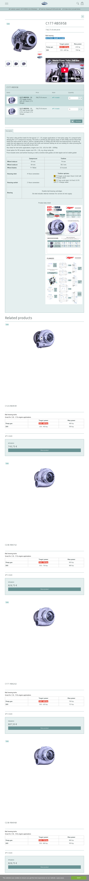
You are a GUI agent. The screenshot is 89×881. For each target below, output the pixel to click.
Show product (44, 450)
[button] (82, 16)
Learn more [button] (60, 878)
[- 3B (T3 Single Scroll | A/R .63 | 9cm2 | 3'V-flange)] (12, 100)
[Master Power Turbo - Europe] (44, 3)
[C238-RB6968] (44, 779)
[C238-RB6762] (44, 501)
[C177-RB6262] (44, 640)
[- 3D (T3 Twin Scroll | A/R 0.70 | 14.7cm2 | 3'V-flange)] (12, 111)
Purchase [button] (78, 121)
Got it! (78, 878)
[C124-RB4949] (44, 362)
